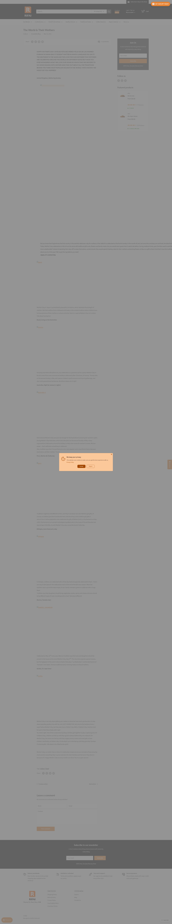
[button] (160, 4)
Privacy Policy (70, 462)
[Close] (111, 454)
